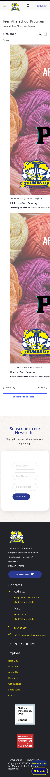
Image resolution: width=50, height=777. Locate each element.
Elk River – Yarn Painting (23, 203)
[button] (28, 5)
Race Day (13, 660)
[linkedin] (27, 644)
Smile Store (14, 689)
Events (6, 26)
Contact (12, 695)
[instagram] (16, 644)
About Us (13, 672)
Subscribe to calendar (23, 396)
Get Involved (15, 683)
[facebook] (11, 644)
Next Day (41, 388)
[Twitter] (21, 644)
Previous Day (10, 388)
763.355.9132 (21, 628)
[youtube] (32, 644)
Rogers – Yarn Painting (22, 372)
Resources (40, 763)
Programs (13, 666)
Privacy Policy (33, 759)
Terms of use (15, 759)
